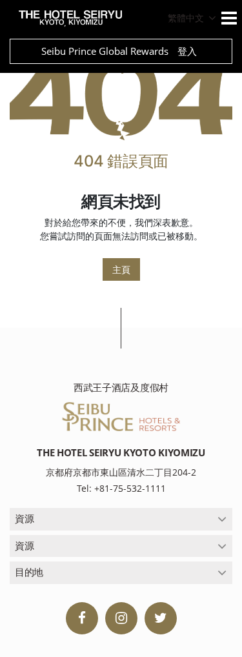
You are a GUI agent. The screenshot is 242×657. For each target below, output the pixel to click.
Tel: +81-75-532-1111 (121, 488)
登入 (187, 51)
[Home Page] (121, 95)
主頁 (121, 269)
